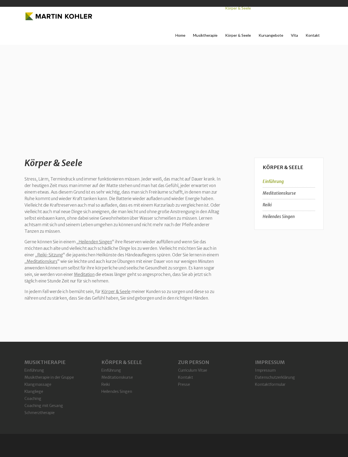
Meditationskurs (42, 261)
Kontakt (185, 377)
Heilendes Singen (279, 216)
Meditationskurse (279, 193)
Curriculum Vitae (192, 370)
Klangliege (33, 391)
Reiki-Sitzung (50, 254)
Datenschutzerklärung (275, 377)
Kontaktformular (270, 384)
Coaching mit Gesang (43, 405)
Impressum (265, 370)
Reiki (267, 204)
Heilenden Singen (95, 241)
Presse (184, 384)
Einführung (273, 181)
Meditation (84, 274)
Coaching (32, 398)
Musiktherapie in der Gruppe (49, 377)
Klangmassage (37, 384)
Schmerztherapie (39, 412)
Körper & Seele (53, 163)
